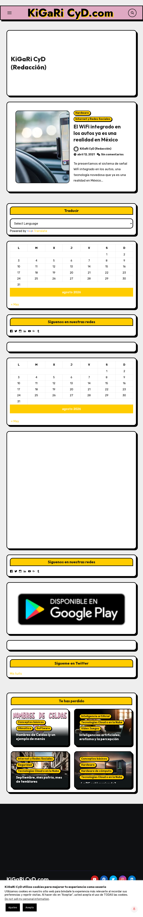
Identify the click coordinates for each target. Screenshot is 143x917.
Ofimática (24, 728)
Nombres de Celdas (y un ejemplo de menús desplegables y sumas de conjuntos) (36, 741)
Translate (40, 231)
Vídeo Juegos (90, 728)
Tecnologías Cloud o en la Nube (101, 722)
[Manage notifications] (134, 909)
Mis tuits (16, 673)
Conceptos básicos (31, 722)
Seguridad (25, 764)
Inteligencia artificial (95, 716)
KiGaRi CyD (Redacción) (95, 148)
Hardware (82, 113)
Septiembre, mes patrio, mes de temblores (39, 779)
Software (43, 728)
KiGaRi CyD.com (70, 13)
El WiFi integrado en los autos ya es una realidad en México (97, 133)
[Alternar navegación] (9, 13)
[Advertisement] (95, 62)
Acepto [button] (30, 907)
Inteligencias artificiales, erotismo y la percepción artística (99, 739)
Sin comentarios (112, 154)
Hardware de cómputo (96, 771)
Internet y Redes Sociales (92, 119)
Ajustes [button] (12, 907)
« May (15, 304)
